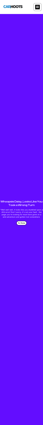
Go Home (21, 223)
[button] (37, 7)
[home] (13, 6)
